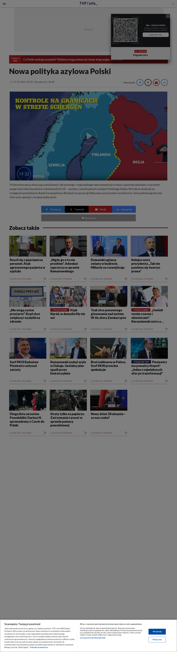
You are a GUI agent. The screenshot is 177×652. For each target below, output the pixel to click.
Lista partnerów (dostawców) (92, 638)
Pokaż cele (157, 639)
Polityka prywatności (39, 647)
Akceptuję (157, 631)
